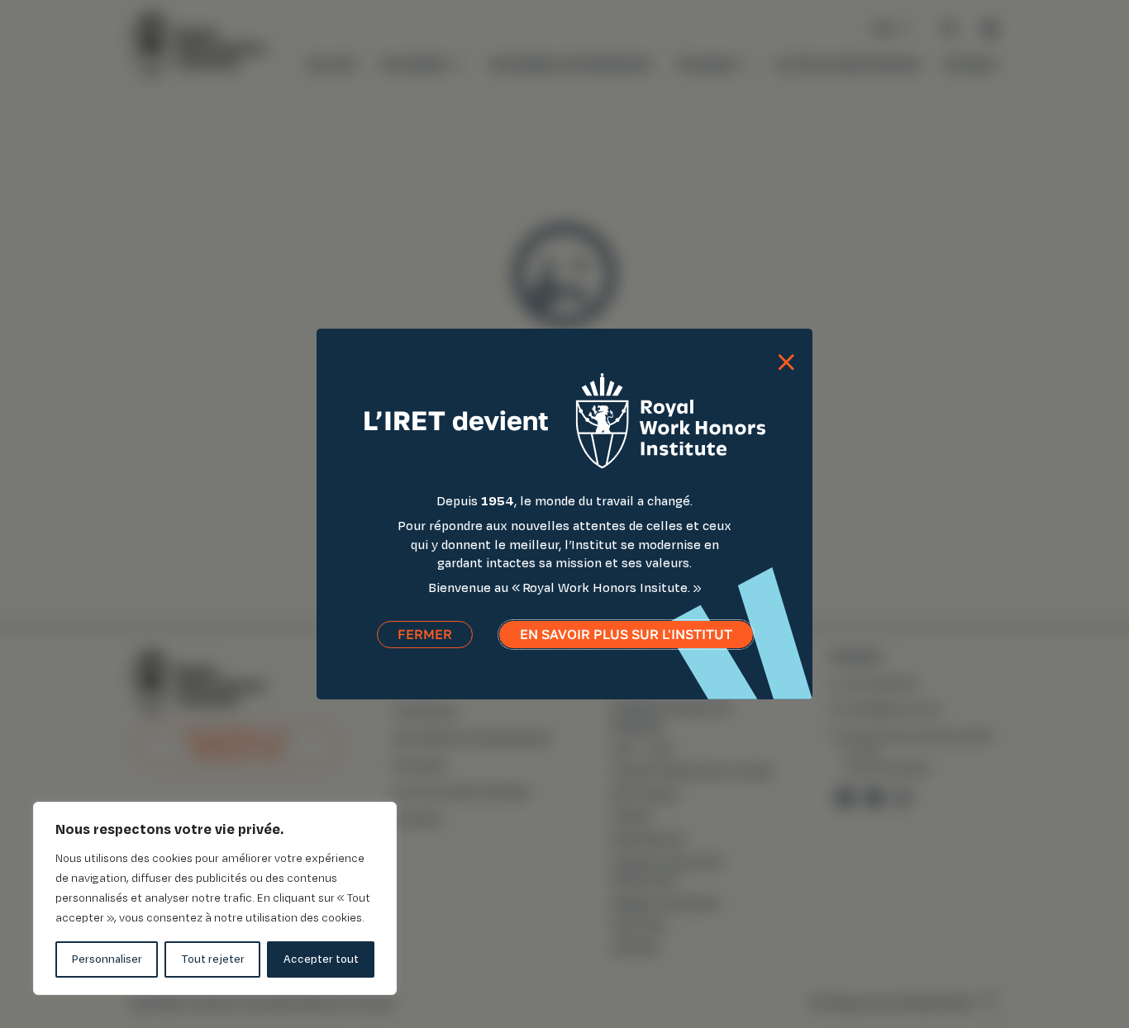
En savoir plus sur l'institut (626, 634)
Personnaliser (107, 959)
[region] (215, 898)
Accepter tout (321, 959)
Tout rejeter (213, 959)
